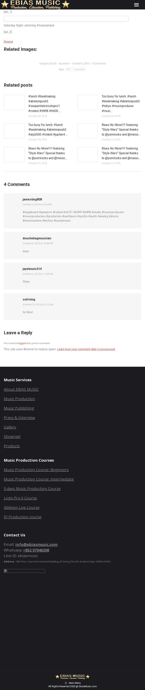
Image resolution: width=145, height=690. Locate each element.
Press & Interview (19, 417)
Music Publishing (19, 408)
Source (8, 41)
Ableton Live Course (21, 507)
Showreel (12, 436)
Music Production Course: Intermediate (39, 479)
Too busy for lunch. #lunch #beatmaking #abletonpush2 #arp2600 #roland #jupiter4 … (48, 129)
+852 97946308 (36, 550)
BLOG (53, 63)
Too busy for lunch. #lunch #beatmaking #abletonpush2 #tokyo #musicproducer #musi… (121, 104)
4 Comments (99, 63)
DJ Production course (22, 516)
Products (12, 445)
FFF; (69, 69)
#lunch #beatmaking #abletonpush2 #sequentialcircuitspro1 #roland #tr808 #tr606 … (44, 104)
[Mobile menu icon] (136, 4)
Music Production (19, 398)
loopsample (79, 69)
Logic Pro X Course (20, 498)
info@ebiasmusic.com (36, 544)
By (64, 63)
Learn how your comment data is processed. (86, 349)
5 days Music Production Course (32, 488)
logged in (23, 343)
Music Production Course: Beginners (36, 469)
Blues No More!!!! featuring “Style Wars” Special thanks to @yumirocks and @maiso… (121, 129)
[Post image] (14, 102)
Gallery (10, 427)
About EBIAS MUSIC (21, 389)
